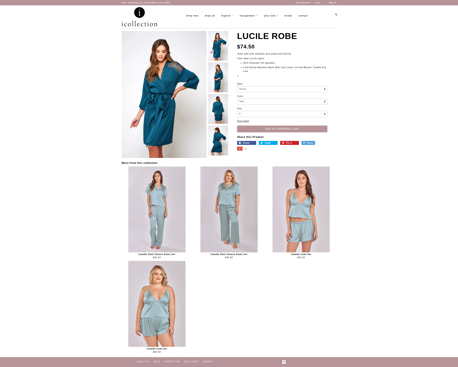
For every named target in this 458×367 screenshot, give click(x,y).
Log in (332, 2)
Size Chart (243, 121)
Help (157, 361)
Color (240, 96)
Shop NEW (192, 15)
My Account (303, 2)
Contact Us (172, 361)
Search (208, 361)
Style (240, 84)
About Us (143, 361)
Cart (317, 2)
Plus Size (270, 15)
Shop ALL (210, 15)
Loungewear (248, 15)
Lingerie (226, 15)
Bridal (288, 15)
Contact (303, 15)
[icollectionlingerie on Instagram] (284, 363)
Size (239, 108)
